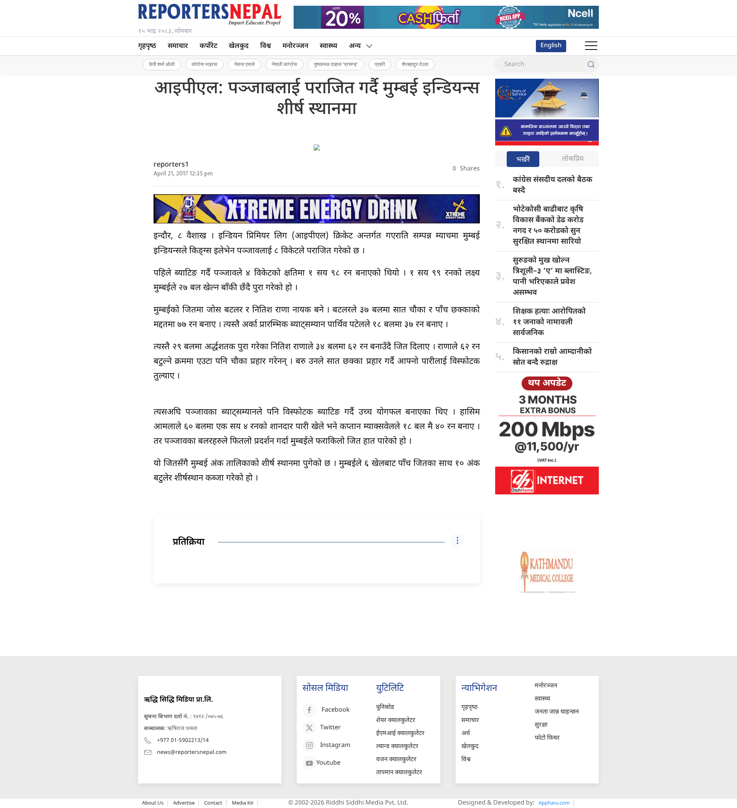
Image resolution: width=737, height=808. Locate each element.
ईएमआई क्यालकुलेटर (400, 734)
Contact (213, 802)
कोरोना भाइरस (204, 64)
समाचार (178, 46)
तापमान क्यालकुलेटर (399, 773)
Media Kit (242, 802)
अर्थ (465, 734)
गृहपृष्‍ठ (147, 46)
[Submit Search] (591, 64)
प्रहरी (380, 64)
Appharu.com (554, 802)
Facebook (336, 710)
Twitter (330, 728)
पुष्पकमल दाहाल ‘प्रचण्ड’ (336, 64)
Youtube (328, 763)
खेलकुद (239, 46)
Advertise (184, 802)
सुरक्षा (541, 725)
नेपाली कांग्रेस (284, 64)
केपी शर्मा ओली (162, 64)
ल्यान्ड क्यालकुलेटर (397, 747)
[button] (591, 46)
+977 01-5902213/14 (183, 740)
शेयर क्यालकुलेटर (395, 721)
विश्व (265, 46)
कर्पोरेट (208, 46)
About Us (153, 802)
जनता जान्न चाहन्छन (557, 712)
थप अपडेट (547, 383)
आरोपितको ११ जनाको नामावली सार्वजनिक (549, 322)
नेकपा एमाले (244, 64)
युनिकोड (385, 708)
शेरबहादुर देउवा (415, 64)
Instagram (335, 746)
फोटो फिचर (547, 738)
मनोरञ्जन (295, 46)
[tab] (523, 160)
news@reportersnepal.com (191, 752)
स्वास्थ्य (328, 46)
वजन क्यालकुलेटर (396, 760)
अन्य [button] (355, 46)
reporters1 (171, 164)
